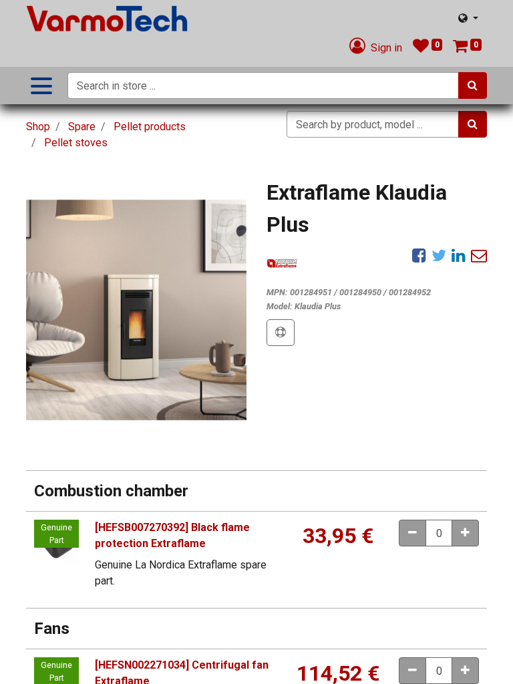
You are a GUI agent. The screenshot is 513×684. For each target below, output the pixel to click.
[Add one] (465, 533)
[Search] (472, 85)
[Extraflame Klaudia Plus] (136, 310)
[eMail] (479, 255)
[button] (281, 332)
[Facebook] (419, 255)
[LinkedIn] (459, 255)
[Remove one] (412, 533)
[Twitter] (439, 255)
